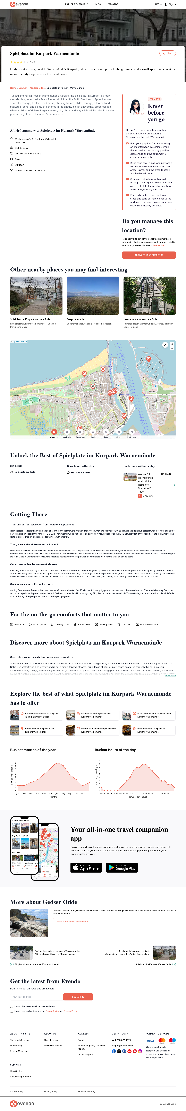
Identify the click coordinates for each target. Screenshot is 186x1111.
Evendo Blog (16, 1045)
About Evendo (51, 1040)
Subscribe (78, 997)
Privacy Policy (70, 1011)
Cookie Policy (52, 1011)
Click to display (22, 148)
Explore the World (76, 4)
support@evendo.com (122, 1045)
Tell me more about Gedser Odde (71, 921)
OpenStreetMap (20, 341)
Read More (170, 675)
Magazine (113, 4)
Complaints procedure (21, 1076)
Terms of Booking (86, 1091)
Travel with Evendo (19, 1040)
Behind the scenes (53, 1045)
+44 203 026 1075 (121, 1040)
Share (170, 53)
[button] (93, 387)
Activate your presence (149, 255)
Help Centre (16, 1071)
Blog (98, 4)
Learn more (158, 245)
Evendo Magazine (19, 1051)
